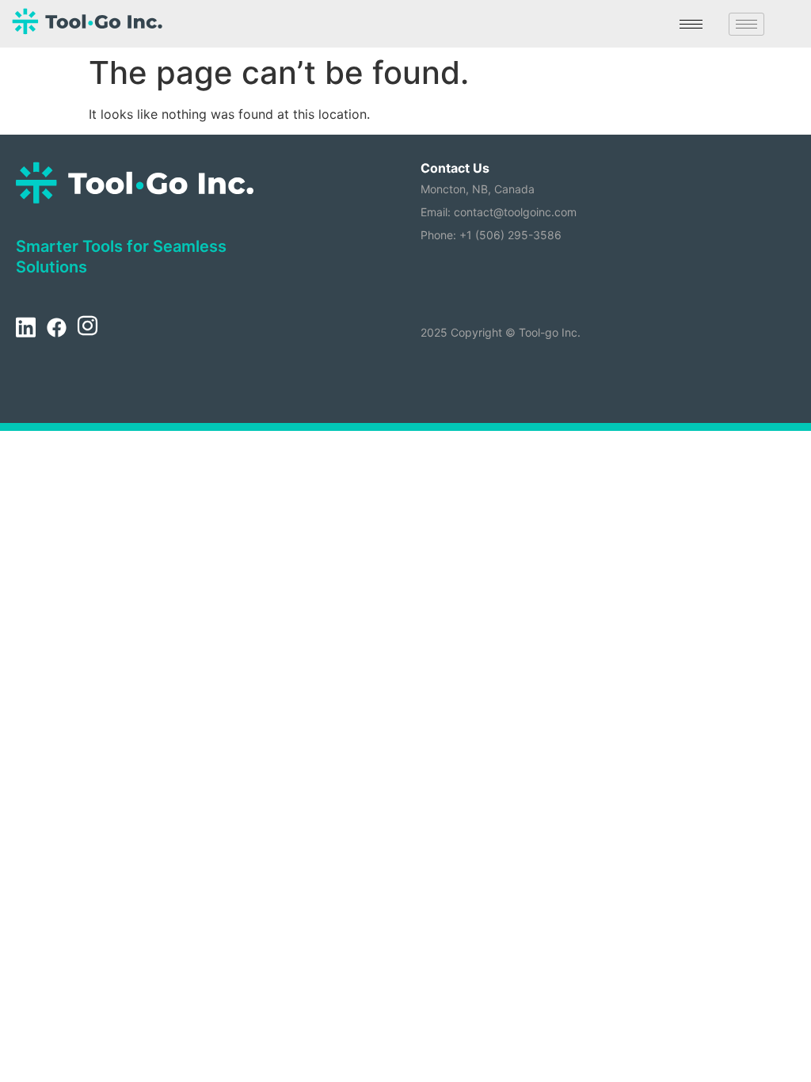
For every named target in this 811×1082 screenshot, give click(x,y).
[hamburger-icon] (691, 24)
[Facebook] (56, 329)
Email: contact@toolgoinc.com (499, 212)
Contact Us (455, 168)
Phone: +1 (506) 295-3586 (491, 235)
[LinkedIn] (25, 329)
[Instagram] (87, 329)
